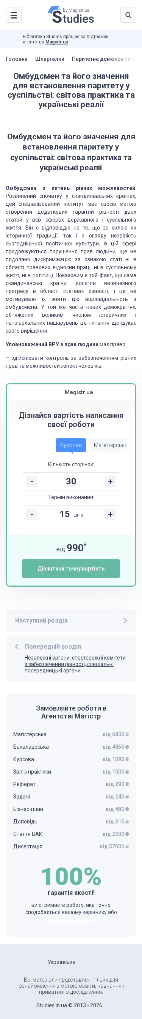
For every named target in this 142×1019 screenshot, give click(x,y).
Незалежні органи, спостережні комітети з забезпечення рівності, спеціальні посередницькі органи (75, 664)
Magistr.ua (56, 42)
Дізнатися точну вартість (71, 569)
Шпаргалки (49, 59)
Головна (17, 59)
